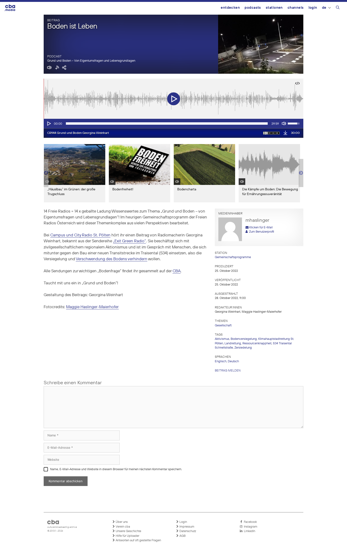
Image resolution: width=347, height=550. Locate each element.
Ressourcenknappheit (256, 343)
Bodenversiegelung (244, 339)
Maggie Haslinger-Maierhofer (92, 307)
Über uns (121, 522)
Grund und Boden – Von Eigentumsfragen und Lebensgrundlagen (91, 60)
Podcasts (253, 7)
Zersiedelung (243, 347)
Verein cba (122, 526)
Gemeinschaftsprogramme (233, 257)
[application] (173, 123)
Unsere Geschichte (128, 531)
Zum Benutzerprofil (261, 231)
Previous (46, 173)
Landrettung (232, 343)
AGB (182, 535)
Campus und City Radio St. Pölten (80, 235)
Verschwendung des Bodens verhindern (111, 259)
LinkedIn (248, 531)
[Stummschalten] (284, 123)
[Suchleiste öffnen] (337, 8)
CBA (177, 271)
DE (324, 7)
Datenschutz (187, 531)
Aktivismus (222, 339)
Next (301, 173)
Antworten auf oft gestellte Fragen (138, 540)
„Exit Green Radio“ (129, 241)
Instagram (249, 526)
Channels (296, 7)
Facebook (249, 522)
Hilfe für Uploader (127, 535)
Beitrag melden (228, 371)
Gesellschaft (223, 325)
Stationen (274, 7)
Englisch (220, 361)
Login (313, 7)
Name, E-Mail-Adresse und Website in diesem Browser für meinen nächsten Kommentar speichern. (116, 469)
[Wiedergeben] (48, 123)
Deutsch (233, 361)
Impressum (186, 526)
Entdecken (230, 7)
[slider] (167, 123)
